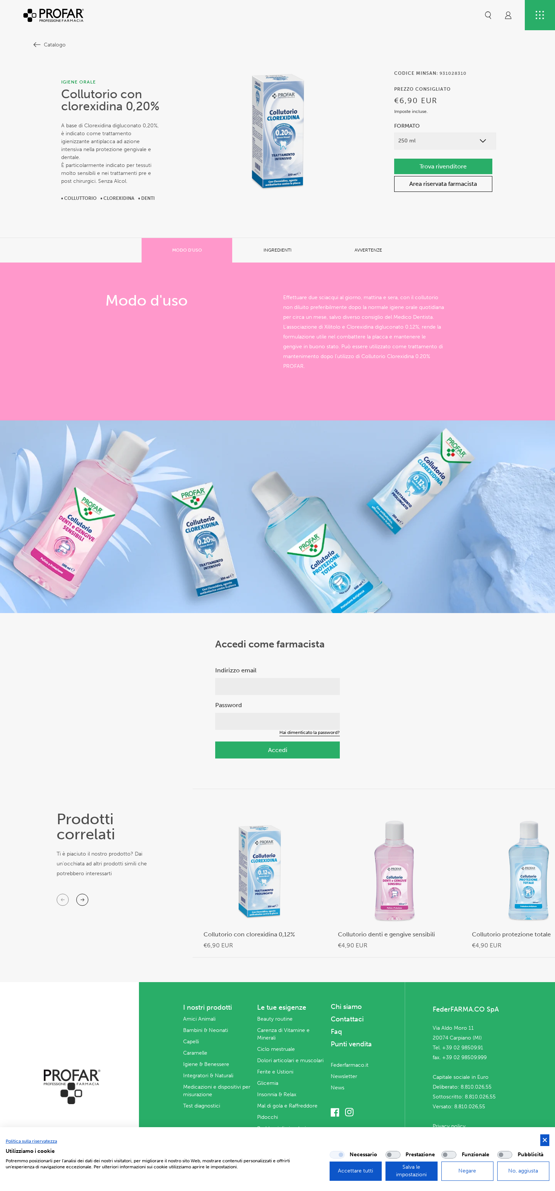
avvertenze (368, 250)
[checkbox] (337, 1155)
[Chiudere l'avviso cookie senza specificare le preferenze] (544, 1140)
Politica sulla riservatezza (31, 1141)
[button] (488, 15)
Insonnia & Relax (276, 1094)
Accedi (277, 750)
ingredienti (277, 250)
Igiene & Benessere (206, 1064)
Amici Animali (199, 1019)
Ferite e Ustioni (275, 1072)
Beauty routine (275, 1019)
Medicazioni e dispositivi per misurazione (216, 1091)
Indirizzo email (235, 670)
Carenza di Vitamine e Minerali (283, 1034)
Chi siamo (346, 1006)
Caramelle (195, 1053)
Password (228, 705)
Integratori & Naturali (208, 1075)
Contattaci (347, 1019)
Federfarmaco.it (349, 1065)
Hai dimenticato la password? (309, 732)
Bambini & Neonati (205, 1030)
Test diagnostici (201, 1106)
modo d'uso (187, 250)
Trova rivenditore (443, 166)
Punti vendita (351, 1044)
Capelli (191, 1041)
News (337, 1087)
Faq (336, 1031)
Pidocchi (267, 1117)
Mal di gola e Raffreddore (287, 1106)
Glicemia (267, 1083)
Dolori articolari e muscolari (290, 1060)
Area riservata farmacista (443, 183)
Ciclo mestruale (276, 1049)
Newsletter (344, 1076)
